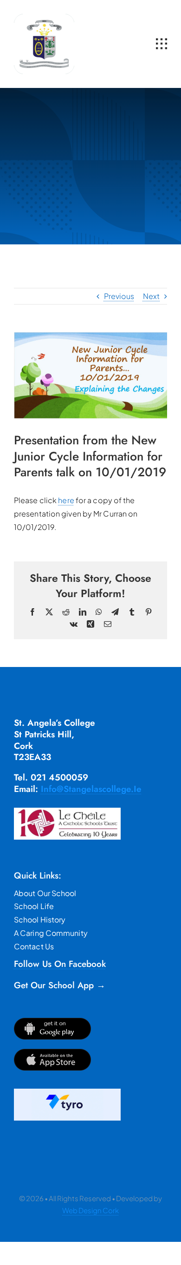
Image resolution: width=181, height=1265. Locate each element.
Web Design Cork (90, 1210)
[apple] (52, 1052)
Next (151, 296)
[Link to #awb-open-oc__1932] (161, 44)
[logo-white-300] (44, 17)
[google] (52, 1021)
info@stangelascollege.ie (91, 789)
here (66, 500)
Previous (119, 296)
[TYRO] (67, 1092)
